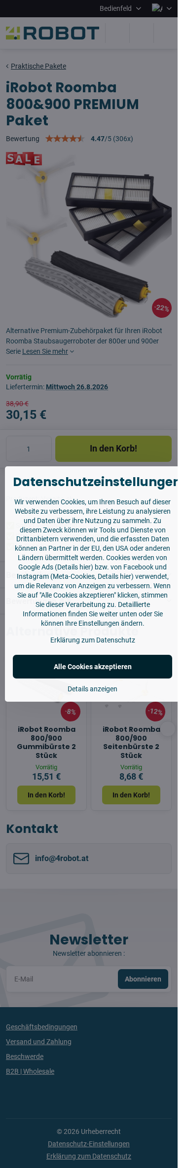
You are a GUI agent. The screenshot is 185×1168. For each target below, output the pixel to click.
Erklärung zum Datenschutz (92, 640)
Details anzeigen (92, 689)
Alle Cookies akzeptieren (93, 667)
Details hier (74, 567)
